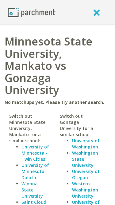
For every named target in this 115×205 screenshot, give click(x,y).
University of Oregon (86, 174)
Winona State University (32, 190)
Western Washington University (85, 190)
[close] (96, 12)
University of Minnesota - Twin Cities (35, 153)
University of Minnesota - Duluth (35, 171)
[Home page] (32, 12)
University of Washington (86, 144)
